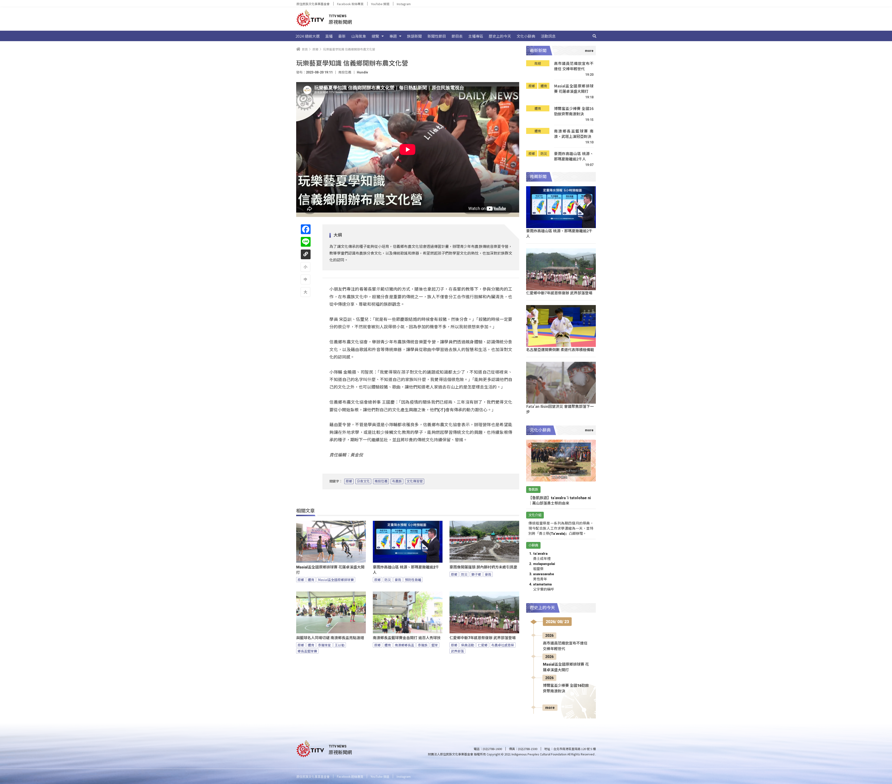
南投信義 (380, 481)
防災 (387, 579)
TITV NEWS (338, 16)
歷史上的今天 (500, 36)
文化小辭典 (526, 36)
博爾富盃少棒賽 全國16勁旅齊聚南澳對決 (574, 111)
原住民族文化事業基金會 (313, 4)
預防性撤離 (413, 579)
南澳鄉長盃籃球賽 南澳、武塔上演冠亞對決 (574, 133)
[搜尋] (594, 36)
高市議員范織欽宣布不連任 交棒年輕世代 (574, 66)
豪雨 (398, 579)
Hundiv (362, 72)
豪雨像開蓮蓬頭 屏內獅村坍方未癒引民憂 (483, 567)
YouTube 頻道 (380, 4)
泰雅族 (423, 645)
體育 (311, 579)
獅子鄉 (476, 574)
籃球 (434, 645)
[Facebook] (306, 229)
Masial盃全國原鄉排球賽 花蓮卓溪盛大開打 (330, 570)
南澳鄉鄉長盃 (404, 645)
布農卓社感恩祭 (502, 645)
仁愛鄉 (483, 645)
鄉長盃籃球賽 (307, 651)
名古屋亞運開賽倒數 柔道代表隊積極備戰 (560, 349)
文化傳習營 (415, 481)
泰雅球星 (324, 645)
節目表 (457, 36)
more (550, 707)
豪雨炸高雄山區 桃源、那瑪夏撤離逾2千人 (406, 570)
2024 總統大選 (307, 36)
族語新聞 (414, 36)
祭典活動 (467, 645)
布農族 (397, 481)
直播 (329, 36)
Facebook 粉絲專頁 (350, 4)
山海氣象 (358, 36)
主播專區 (475, 36)
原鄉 (349, 481)
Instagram (404, 4)
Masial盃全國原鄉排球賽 (336, 579)
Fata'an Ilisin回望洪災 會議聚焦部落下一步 (560, 408)
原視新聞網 (340, 21)
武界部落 (457, 651)
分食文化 (363, 481)
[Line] (306, 242)
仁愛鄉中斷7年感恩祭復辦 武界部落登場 (482, 638)
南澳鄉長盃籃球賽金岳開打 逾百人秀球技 (407, 638)
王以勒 (339, 645)
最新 (342, 36)
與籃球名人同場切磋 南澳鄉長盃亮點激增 (330, 638)
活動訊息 (548, 36)
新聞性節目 (436, 36)
